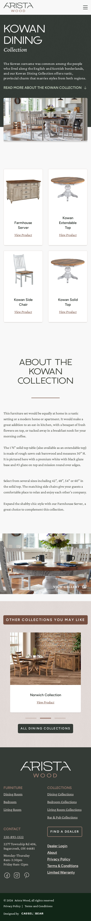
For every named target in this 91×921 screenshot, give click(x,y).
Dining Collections (60, 794)
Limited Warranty (61, 872)
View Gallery (66, 587)
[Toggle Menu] (85, 7)
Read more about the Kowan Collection (43, 88)
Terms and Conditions (39, 906)
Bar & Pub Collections (62, 817)
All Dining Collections (45, 728)
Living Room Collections (64, 809)
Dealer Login (57, 846)
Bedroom (10, 802)
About (52, 852)
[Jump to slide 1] (30, 718)
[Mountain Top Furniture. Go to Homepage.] (45, 769)
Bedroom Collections (62, 802)
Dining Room (13, 794)
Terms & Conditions (62, 866)
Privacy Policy (58, 859)
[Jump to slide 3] (60, 718)
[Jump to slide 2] (45, 718)
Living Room (12, 809)
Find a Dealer (64, 831)
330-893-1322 (14, 837)
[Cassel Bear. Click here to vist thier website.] (32, 914)
